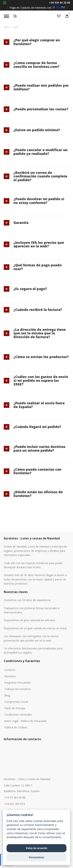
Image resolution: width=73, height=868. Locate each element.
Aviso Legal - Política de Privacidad (25, 721)
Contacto (10, 670)
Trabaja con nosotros (17, 689)
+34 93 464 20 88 (14, 797)
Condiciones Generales (18, 714)
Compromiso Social (16, 702)
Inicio (6, 27)
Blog (7, 695)
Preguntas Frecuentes (17, 682)
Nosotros (10, 676)
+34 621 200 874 (14, 804)
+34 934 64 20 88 (59, 2)
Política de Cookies (15, 727)
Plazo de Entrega (14, 708)
